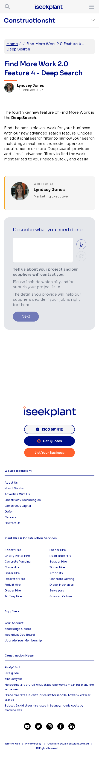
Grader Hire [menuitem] (13, 590)
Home (12, 43)
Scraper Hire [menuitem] (58, 561)
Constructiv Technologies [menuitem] (23, 500)
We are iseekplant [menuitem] (18, 470)
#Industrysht (13, 679)
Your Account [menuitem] (14, 623)
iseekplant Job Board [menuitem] (20, 634)
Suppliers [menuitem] (12, 611)
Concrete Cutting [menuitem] (62, 579)
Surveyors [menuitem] (57, 590)
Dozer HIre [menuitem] (12, 573)
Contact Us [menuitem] (12, 523)
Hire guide (12, 673)
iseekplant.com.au (78, 743)
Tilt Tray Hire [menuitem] (13, 596)
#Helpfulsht (12, 667)
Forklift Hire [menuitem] (13, 584)
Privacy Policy (33, 743)
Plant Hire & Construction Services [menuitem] (31, 538)
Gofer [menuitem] (9, 511)
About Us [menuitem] (11, 482)
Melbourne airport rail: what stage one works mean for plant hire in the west (49, 687)
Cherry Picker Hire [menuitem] (17, 555)
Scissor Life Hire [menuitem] (61, 596)
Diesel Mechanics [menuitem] (62, 584)
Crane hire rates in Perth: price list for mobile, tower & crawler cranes (47, 697)
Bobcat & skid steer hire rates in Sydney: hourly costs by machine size (44, 708)
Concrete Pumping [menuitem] (18, 561)
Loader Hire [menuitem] (58, 550)
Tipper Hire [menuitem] (57, 567)
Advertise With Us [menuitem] (17, 494)
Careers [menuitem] (10, 517)
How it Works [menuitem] (14, 488)
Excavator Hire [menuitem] (15, 579)
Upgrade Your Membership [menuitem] (23, 640)
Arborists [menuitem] (56, 573)
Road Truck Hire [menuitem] (61, 555)
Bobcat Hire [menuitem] (13, 550)
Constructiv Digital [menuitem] (18, 505)
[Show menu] (91, 6)
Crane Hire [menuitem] (12, 567)
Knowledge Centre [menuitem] (18, 629)
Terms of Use (12, 743)
